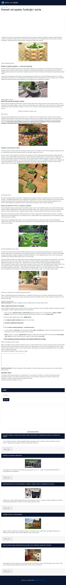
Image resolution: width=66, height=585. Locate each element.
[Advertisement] (33, 23)
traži (6, 399)
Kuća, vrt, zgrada (11, 2)
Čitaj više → (7, 449)
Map (36, 580)
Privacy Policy (41, 580)
